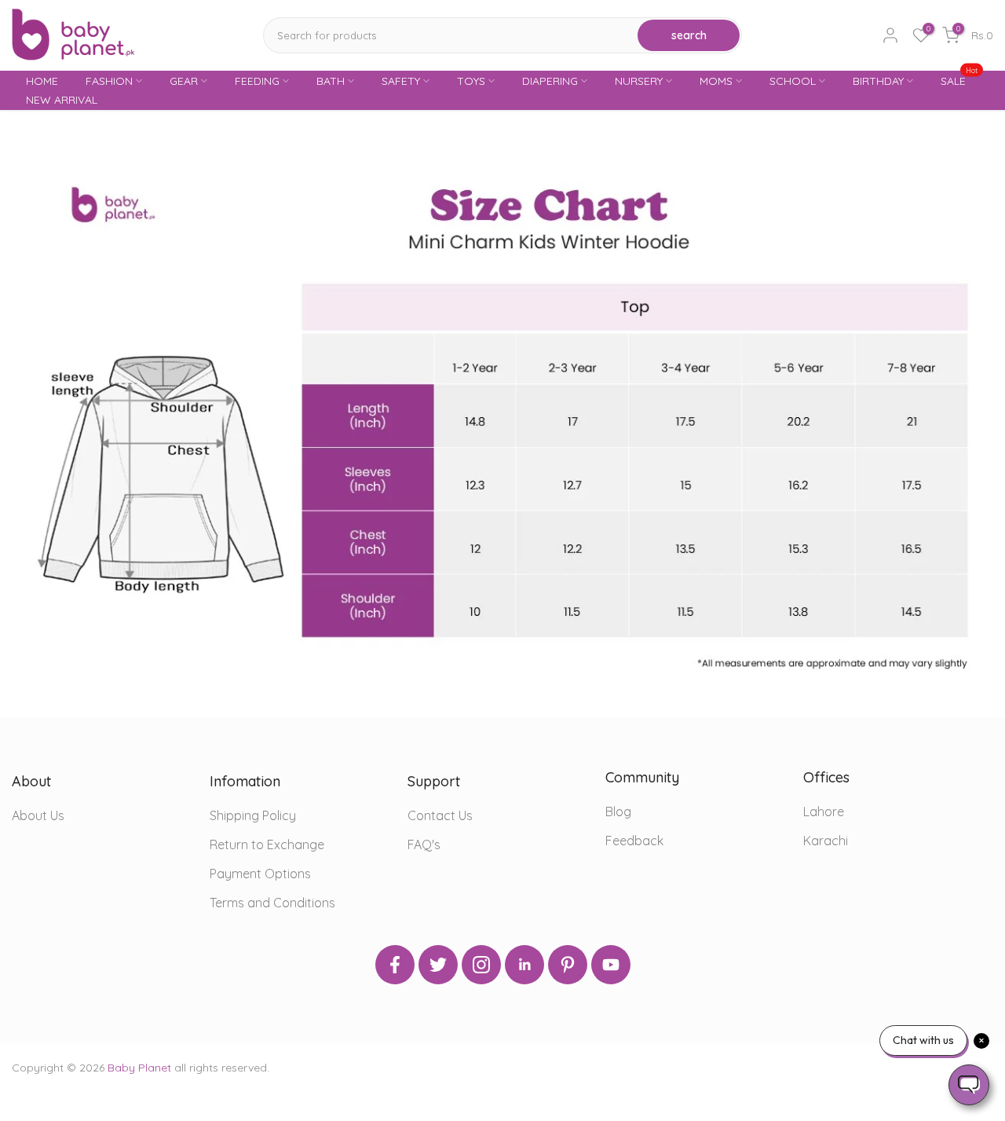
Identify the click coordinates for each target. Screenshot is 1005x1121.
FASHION (109, 81)
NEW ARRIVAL (61, 100)
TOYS (471, 81)
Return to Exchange (267, 844)
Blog (618, 811)
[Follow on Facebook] (395, 964)
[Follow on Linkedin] (524, 964)
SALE (959, 79)
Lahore (823, 811)
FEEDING (257, 81)
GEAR (184, 81)
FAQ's (423, 844)
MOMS (716, 81)
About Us (38, 815)
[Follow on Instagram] (481, 964)
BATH (330, 81)
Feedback (634, 840)
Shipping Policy (253, 815)
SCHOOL (792, 81)
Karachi (825, 840)
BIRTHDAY (878, 81)
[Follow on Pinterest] (567, 964)
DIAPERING (550, 81)
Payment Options (260, 873)
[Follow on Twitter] (438, 964)
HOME (42, 81)
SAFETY (401, 81)
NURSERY (639, 81)
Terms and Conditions (272, 902)
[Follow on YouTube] (610, 964)
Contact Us (440, 815)
